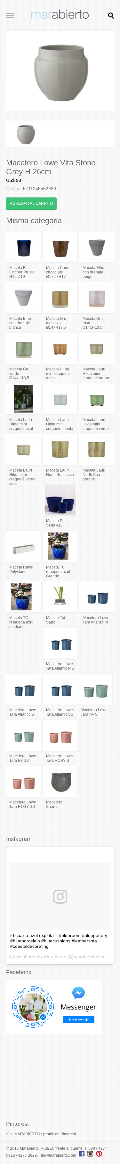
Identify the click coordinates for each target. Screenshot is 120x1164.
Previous (16, 70)
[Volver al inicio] (60, 17)
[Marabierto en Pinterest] (99, 1155)
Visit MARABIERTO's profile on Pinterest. (41, 1134)
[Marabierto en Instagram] (91, 1155)
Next (104, 70)
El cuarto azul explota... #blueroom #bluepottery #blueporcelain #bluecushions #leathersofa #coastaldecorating (58, 941)
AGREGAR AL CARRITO (31, 203)
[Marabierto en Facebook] (81, 1155)
